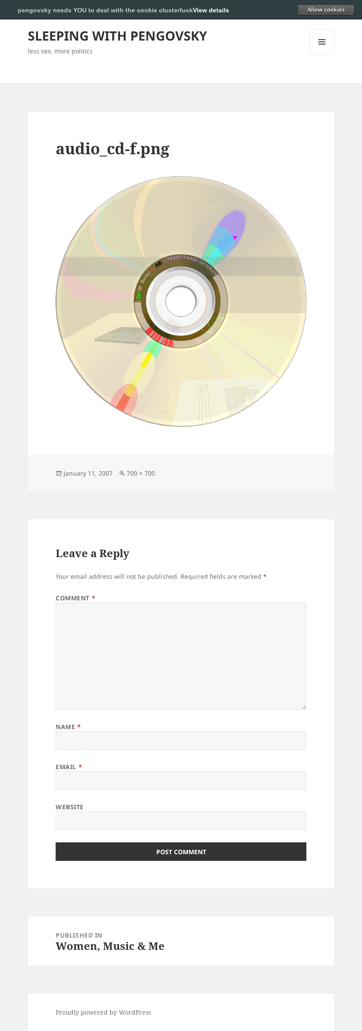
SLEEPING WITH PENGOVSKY (117, 35)
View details (211, 10)
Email (69, 767)
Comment (75, 598)
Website (70, 807)
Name (68, 726)
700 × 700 (141, 473)
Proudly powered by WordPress (103, 1012)
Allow (326, 10)
